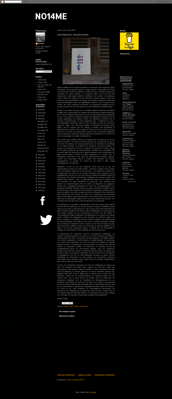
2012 (40, 184)
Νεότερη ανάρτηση (66, 375)
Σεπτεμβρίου (42, 130)
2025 (40, 113)
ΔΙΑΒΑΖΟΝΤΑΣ (127, 84)
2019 (40, 164)
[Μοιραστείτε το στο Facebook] (69, 303)
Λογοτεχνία (84, 306)
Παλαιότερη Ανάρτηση (104, 375)
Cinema (40, 80)
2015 (40, 175)
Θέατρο (40, 89)
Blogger (93, 392)
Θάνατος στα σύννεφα (129, 133)
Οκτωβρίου (41, 127)
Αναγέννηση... (126, 95)
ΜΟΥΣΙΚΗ (41, 94)
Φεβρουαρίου (42, 148)
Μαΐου (40, 139)
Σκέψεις (40, 100)
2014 (40, 179)
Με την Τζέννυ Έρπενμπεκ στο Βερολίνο (127, 166)
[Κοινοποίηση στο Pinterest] (72, 303)
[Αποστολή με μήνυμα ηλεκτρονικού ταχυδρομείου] (63, 303)
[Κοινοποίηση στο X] (67, 303)
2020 (40, 161)
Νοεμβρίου (41, 124)
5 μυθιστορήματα (127, 117)
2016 (40, 173)
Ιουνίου (40, 136)
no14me (40, 82)
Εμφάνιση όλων (132, 181)
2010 (40, 190)
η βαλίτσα (126, 162)
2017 (40, 169)
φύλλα (124, 93)
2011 (40, 187)
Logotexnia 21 (127, 138)
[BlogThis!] (65, 303)
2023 (40, 119)
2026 (40, 110)
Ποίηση (40, 97)
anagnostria (126, 131)
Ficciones (125, 173)
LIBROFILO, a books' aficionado (128, 114)
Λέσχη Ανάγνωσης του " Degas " (129, 103)
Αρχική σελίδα (84, 375)
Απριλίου (41, 142)
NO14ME (51, 16)
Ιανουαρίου (42, 151)
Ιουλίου (40, 133)
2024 (40, 116)
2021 (40, 158)
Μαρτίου (41, 145)
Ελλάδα (76, 306)
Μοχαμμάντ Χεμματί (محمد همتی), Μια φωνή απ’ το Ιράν (128, 142)
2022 (40, 155)
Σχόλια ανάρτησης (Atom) (75, 380)
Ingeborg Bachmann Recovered (126, 151)
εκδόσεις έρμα (68, 306)
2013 (40, 181)
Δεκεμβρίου (42, 121)
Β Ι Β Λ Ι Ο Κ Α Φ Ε (129, 122)
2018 (40, 167)
